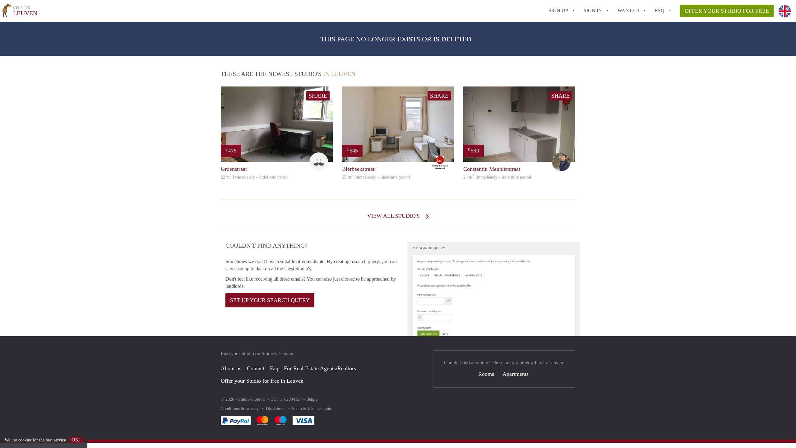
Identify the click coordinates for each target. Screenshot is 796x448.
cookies (24, 440)
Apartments (515, 374)
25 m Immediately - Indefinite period (376, 177)
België (311, 399)
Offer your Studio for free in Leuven (262, 381)
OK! (76, 439)
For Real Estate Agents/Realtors (320, 368)
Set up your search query (270, 300)
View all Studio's (394, 216)
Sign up (558, 10)
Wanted (628, 10)
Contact (255, 368)
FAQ (659, 10)
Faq (274, 368)
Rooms (486, 374)
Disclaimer (276, 408)
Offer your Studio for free (727, 11)
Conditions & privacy (240, 408)
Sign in (593, 10)
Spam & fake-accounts (312, 408)
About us (231, 368)
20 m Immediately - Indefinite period (497, 177)
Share (318, 96)
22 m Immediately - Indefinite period (255, 177)
